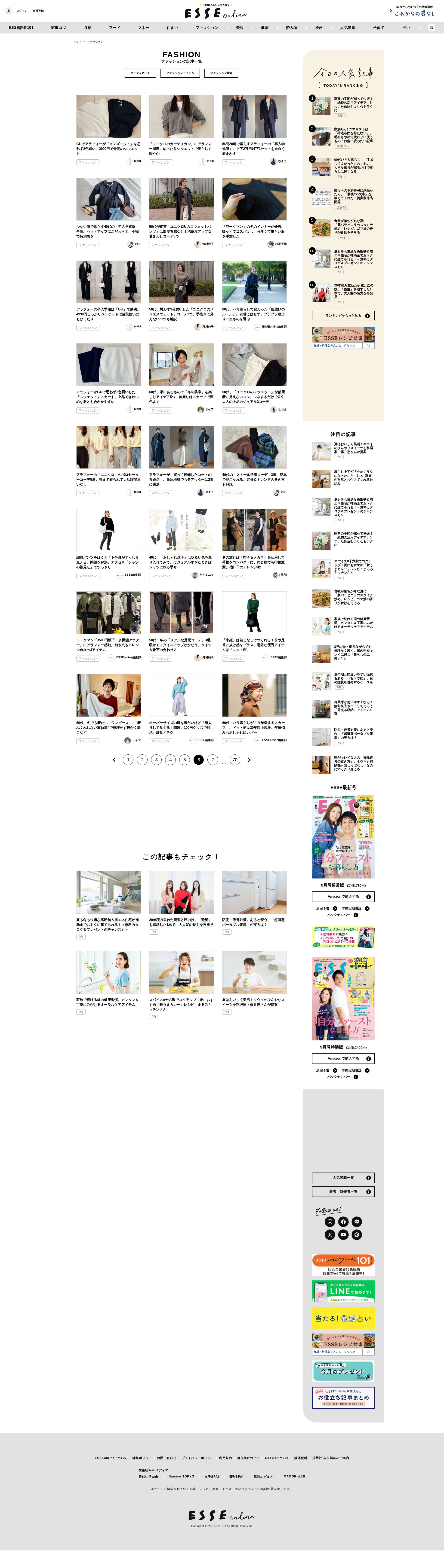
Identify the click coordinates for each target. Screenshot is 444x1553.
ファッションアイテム (180, 73)
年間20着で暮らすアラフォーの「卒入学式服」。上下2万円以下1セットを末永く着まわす (253, 148)
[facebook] (343, 1221)
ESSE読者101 (21, 28)
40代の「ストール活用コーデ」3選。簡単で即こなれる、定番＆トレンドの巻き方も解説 (254, 479)
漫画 (319, 28)
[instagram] (330, 1221)
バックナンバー (338, 915)
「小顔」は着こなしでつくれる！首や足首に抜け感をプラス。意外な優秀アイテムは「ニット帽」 (253, 645)
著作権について (248, 1458)
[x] (330, 1234)
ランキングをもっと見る (343, 315)
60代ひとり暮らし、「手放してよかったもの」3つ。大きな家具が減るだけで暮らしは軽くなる (353, 165)
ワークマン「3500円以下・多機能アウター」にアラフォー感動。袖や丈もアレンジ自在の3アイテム (107, 645)
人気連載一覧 (343, 1177)
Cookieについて (277, 1458)
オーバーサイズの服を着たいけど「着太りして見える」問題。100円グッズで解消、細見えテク (180, 727)
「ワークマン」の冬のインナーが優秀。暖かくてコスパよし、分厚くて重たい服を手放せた (253, 231)
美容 (240, 28)
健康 (265, 28)
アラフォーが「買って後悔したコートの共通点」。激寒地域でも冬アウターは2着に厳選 (181, 479)
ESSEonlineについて (111, 1458)
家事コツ (58, 28)
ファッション (207, 28)
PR (81, 937)
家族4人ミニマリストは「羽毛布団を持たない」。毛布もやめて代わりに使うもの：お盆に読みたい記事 (353, 135)
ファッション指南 (221, 73)
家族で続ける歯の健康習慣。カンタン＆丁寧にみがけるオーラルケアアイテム (107, 1002)
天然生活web (148, 1476)
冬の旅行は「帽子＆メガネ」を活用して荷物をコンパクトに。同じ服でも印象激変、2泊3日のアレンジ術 (253, 562)
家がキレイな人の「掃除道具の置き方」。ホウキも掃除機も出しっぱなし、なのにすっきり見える (353, 763)
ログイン (21, 10)
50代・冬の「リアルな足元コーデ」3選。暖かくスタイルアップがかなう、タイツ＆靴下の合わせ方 (181, 645)
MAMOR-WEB (294, 1476)
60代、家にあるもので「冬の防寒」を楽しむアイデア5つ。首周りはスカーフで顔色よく (181, 397)
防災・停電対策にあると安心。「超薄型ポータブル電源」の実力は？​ (253, 922)
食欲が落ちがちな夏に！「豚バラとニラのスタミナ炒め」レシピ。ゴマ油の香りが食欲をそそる (353, 226)
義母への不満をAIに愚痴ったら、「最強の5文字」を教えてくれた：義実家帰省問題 (353, 196)
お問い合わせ (166, 1458)
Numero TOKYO (181, 1476)
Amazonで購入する (343, 896)
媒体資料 (300, 1458)
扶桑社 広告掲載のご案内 (330, 1458)
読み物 (292, 28)
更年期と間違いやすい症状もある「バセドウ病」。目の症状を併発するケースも (353, 678)
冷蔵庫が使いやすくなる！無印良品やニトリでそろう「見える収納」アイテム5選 (353, 707)
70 (234, 759)
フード (114, 28)
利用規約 (225, 1458)
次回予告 (322, 908)
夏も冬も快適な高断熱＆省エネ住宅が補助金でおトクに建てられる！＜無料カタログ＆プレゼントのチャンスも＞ (107, 924)
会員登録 (38, 10)
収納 (87, 28)
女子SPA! (212, 1476)
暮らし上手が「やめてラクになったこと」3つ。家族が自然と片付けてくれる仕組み (353, 477)
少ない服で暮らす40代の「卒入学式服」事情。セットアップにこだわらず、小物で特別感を (107, 231)
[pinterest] (357, 1234)
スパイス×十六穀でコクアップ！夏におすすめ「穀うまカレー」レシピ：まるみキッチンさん (181, 1004)
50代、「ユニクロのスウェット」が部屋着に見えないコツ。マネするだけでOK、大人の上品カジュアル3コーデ (254, 397)
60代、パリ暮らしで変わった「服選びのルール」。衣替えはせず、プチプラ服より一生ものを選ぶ (253, 314)
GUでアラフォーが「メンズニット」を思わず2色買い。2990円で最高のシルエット (108, 148)
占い (406, 28)
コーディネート (140, 73)
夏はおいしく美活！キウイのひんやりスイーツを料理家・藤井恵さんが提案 (253, 1002)
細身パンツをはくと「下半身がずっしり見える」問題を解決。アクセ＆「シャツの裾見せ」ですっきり (107, 562)
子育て (379, 28)
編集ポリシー (142, 1458)
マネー (143, 28)
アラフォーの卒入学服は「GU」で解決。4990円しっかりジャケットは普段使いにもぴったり (108, 314)
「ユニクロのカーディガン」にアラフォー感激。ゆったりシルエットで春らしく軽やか (180, 148)
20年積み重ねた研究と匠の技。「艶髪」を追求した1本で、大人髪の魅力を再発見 (181, 922)
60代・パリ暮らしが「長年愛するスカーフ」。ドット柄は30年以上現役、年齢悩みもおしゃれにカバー (253, 727)
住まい (172, 28)
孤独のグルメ (263, 1476)
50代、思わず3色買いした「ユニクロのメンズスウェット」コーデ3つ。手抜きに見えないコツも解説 (181, 314)
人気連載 (347, 28)
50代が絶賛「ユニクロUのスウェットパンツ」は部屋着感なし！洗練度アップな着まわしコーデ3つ (180, 231)
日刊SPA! (236, 1476)
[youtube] (343, 1234)
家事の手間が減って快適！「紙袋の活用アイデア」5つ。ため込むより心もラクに (353, 104)
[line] (357, 1221)
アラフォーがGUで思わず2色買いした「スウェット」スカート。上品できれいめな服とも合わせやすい (107, 397)
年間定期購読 (351, 908)
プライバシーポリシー (198, 1458)
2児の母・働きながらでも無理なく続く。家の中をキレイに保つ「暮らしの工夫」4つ (353, 652)
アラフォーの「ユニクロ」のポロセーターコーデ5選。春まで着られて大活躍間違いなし (108, 479)
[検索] (368, 346)
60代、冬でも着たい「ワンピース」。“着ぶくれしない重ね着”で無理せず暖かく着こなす (108, 727)
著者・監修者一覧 (343, 1191)
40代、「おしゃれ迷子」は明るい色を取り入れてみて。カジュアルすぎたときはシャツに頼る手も (180, 562)
